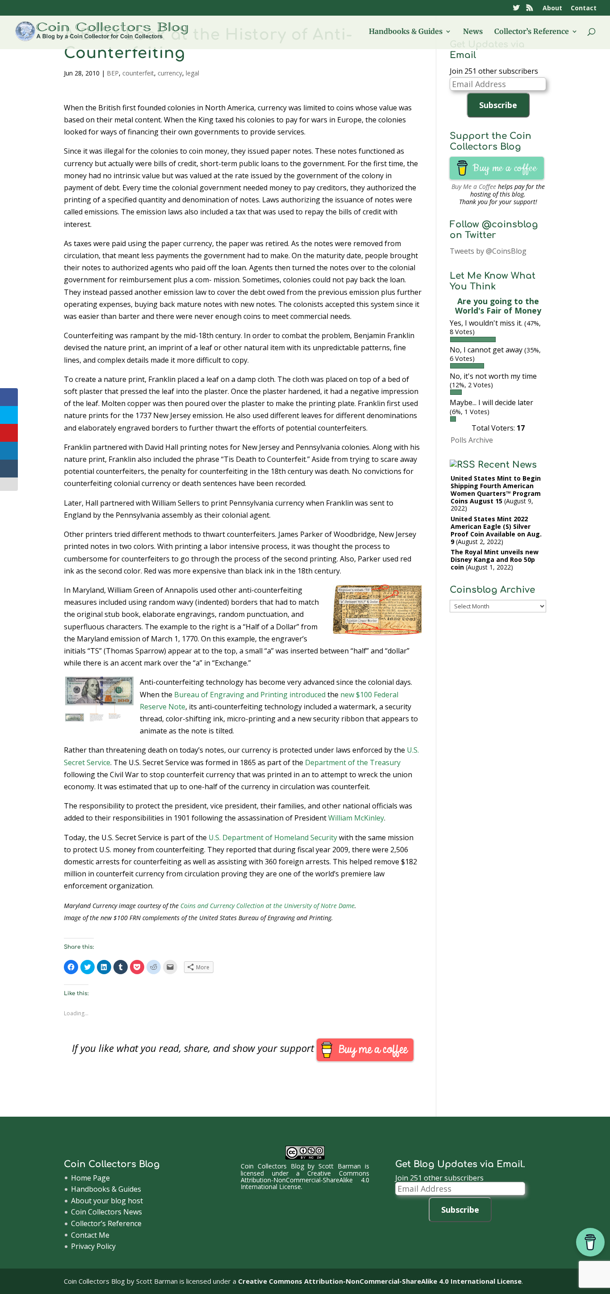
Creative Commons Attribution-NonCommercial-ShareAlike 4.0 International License (305, 1180)
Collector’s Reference (531, 32)
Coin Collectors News (106, 1212)
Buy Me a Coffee (473, 186)
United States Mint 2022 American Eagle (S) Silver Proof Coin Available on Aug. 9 (496, 530)
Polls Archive (472, 440)
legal (192, 73)
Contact (584, 8)
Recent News (507, 465)
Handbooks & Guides (406, 32)
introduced (307, 694)
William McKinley (356, 818)
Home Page (90, 1178)
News (473, 32)
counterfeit (138, 73)
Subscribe (498, 105)
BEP (113, 73)
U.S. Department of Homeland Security (273, 837)
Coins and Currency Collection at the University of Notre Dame (267, 905)
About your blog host (107, 1201)
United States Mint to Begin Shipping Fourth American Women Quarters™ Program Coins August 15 (496, 489)
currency (170, 73)
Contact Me (90, 1235)
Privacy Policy (93, 1246)
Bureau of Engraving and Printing (231, 694)
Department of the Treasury (353, 762)
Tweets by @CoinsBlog (488, 251)
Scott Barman (339, 1166)
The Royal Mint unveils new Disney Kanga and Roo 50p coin (495, 559)
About (552, 8)
